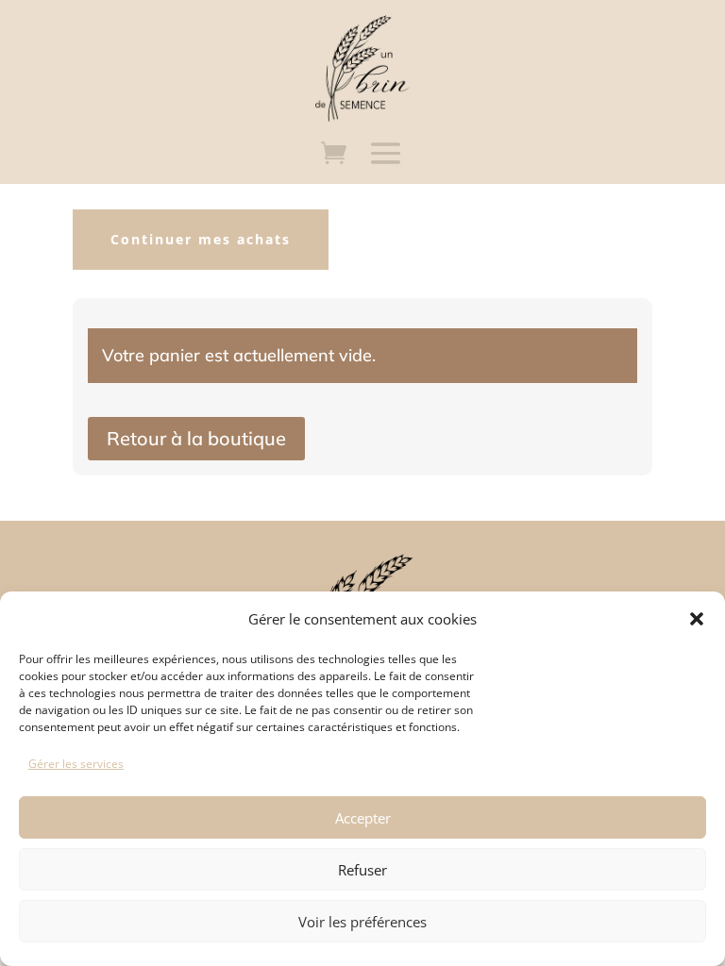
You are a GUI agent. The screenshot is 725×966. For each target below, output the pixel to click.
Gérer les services (76, 764)
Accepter (363, 817)
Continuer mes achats (200, 239)
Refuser (362, 869)
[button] (696, 618)
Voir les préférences (362, 921)
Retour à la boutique (196, 438)
